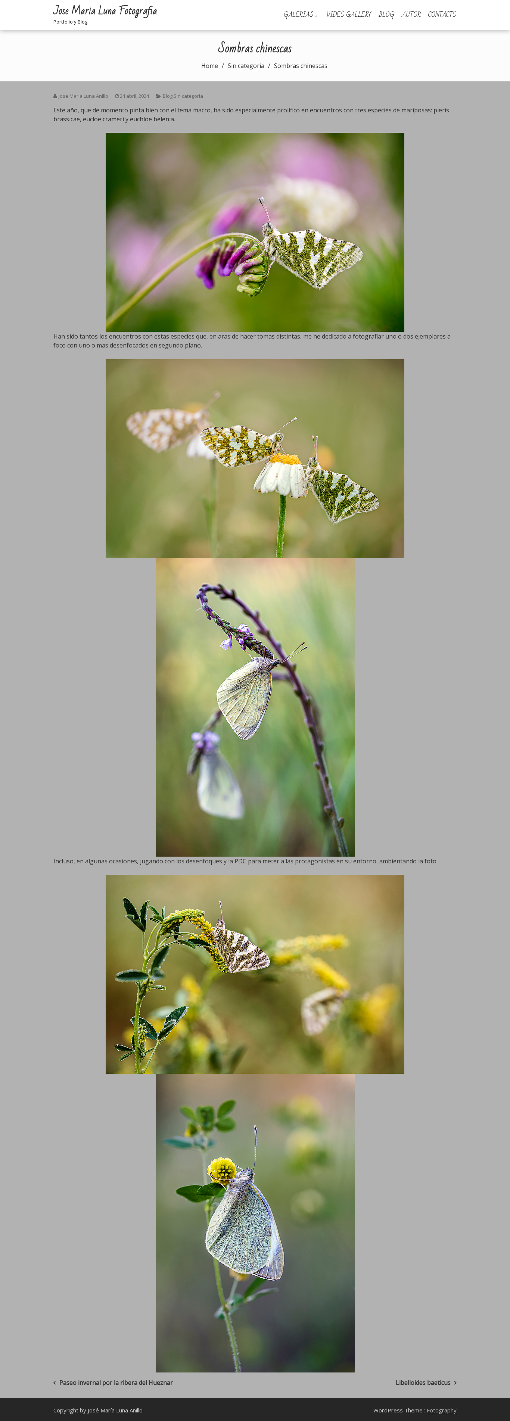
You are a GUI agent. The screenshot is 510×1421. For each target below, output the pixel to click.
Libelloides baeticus (423, 1382)
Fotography (442, 1410)
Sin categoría (188, 96)
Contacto (442, 15)
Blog (386, 15)
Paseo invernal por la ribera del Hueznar (116, 1382)
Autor (411, 15)
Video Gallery (348, 15)
